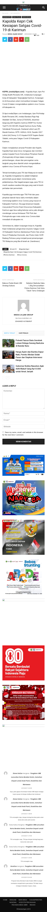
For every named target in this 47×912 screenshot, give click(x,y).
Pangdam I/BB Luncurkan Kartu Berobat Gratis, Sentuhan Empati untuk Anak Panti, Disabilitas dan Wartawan (27, 828)
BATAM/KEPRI (15, 13)
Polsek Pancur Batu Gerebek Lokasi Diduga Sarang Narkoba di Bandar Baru (30, 343)
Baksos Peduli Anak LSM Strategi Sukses (12, 284)
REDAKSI (32, 905)
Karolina (13, 866)
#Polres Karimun (9, 255)
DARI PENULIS (23, 333)
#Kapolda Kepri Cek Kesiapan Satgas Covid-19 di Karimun (22, 252)
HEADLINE (13, 900)
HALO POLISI (16, 17)
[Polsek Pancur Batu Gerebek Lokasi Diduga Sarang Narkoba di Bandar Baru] (8, 343)
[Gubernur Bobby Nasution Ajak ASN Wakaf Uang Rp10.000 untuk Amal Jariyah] (8, 369)
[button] (43, 7)
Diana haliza (17, 773)
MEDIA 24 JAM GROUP (15, 34)
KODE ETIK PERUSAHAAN (27, 902)
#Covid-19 (13, 249)
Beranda (5, 13)
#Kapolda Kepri (24, 249)
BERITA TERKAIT (9, 333)
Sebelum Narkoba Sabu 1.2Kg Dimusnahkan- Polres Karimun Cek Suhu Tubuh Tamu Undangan (35, 287)
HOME (5, 900)
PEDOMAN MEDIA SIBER (19, 905)
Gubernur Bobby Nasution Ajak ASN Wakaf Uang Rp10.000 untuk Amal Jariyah (30, 369)
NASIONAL (13, 902)
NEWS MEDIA (26, 17)
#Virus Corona (22, 255)
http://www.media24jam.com (23, 318)
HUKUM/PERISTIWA (35, 900)
